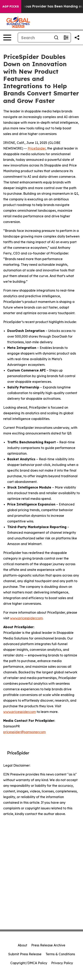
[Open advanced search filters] (66, 37)
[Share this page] (77, 37)
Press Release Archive (48, 945)
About (22, 945)
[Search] (56, 37)
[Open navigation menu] (7, 37)
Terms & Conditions (60, 954)
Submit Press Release (25, 954)
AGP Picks (10, 6)
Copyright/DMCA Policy (28, 963)
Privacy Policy (62, 963)
